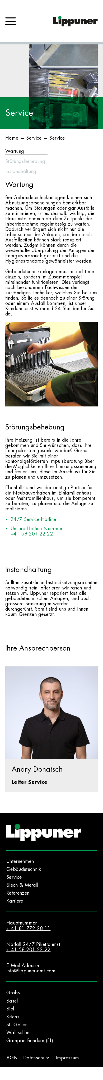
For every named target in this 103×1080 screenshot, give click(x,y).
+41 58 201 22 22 (32, 534)
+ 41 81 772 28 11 (28, 928)
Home (11, 138)
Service (33, 138)
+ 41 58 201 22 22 (28, 949)
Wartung (14, 151)
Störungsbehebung (25, 161)
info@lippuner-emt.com (31, 970)
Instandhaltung (20, 171)
